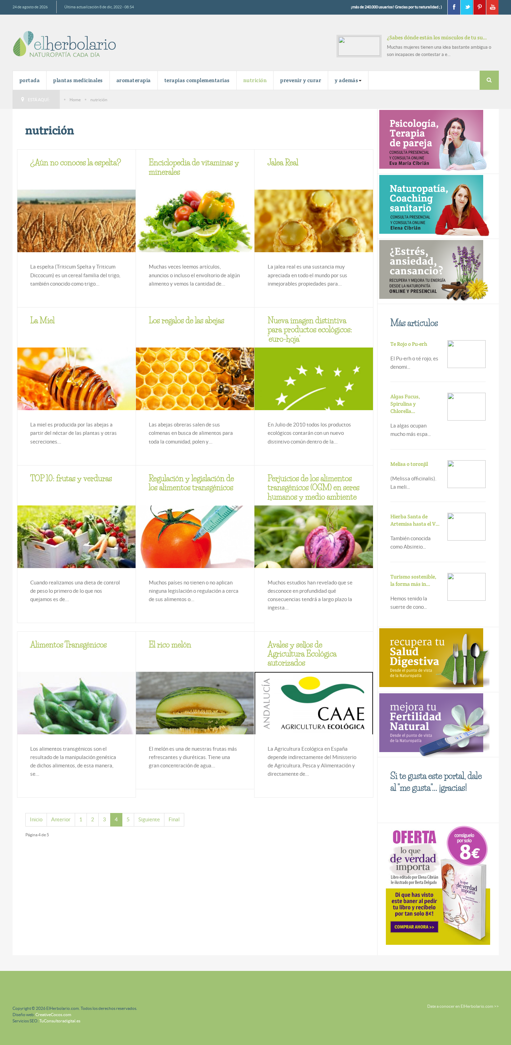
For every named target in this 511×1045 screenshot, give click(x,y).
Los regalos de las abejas (186, 320)
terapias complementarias (197, 80)
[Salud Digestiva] (433, 659)
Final (174, 819)
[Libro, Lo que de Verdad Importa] (438, 884)
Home (75, 99)
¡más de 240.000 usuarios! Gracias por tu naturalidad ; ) (396, 7)
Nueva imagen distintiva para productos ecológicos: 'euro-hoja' (310, 330)
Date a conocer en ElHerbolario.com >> (463, 1006)
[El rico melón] (195, 716)
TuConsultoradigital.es (59, 1021)
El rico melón (170, 644)
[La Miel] (76, 391)
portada (29, 80)
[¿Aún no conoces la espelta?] (76, 231)
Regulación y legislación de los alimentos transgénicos (191, 483)
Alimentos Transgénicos (68, 644)
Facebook (453, 7)
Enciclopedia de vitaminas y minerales (194, 167)
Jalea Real (283, 162)
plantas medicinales (78, 80)
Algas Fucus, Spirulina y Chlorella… (405, 403)
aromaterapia (133, 80)
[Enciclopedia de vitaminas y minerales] (195, 228)
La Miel (42, 320)
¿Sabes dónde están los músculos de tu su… (437, 37)
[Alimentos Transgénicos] (76, 730)
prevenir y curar (300, 80)
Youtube (492, 7)
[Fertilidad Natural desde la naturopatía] (433, 724)
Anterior (61, 819)
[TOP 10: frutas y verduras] (76, 548)
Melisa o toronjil (409, 464)
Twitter (466, 7)
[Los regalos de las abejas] (195, 387)
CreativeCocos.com (53, 1014)
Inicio (36, 819)
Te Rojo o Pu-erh (408, 344)
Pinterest (479, 7)
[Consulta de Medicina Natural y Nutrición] (433, 141)
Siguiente (149, 819)
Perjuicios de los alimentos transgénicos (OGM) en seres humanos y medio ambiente (313, 488)
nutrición (255, 80)
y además (346, 80)
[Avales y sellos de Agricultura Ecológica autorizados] (313, 703)
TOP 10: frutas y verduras (71, 478)
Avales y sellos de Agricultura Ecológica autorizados (302, 654)
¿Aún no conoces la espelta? (75, 162)
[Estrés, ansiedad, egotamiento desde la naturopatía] (433, 271)
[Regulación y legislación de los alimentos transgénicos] (195, 539)
